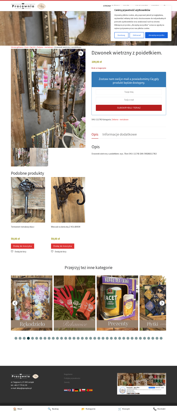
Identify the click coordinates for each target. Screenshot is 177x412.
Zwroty (67, 382)
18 (86, 338)
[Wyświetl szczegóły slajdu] (31, 303)
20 (94, 338)
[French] (73, 390)
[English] (69, 390)
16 (78, 338)
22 (103, 338)
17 (82, 338)
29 (132, 338)
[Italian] (80, 390)
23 (107, 338)
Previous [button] (15, 303)
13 (65, 338)
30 (136, 338)
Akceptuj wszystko (156, 35)
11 (57, 338)
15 (74, 338)
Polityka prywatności (72, 378)
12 (61, 338)
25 (115, 338)
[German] (76, 390)
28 (128, 338)
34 (152, 338)
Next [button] (162, 303)
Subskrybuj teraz (129, 108)
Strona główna (17, 47)
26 (119, 338)
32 (144, 338)
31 (140, 338)
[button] (80, 53)
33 (148, 338)
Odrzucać (137, 35)
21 (98, 338)
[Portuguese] (87, 390)
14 (69, 338)
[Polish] (84, 390)
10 (53, 338)
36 (161, 338)
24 (111, 338)
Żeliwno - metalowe (45, 47)
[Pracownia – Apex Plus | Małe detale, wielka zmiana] (28, 6)
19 (90, 338)
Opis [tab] (95, 134)
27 (123, 338)
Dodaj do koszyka (22, 246)
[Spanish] (91, 390)
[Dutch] (66, 390)
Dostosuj (121, 35)
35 (157, 338)
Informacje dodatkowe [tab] (119, 134)
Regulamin (68, 374)
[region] (141, 23)
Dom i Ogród (30, 47)
